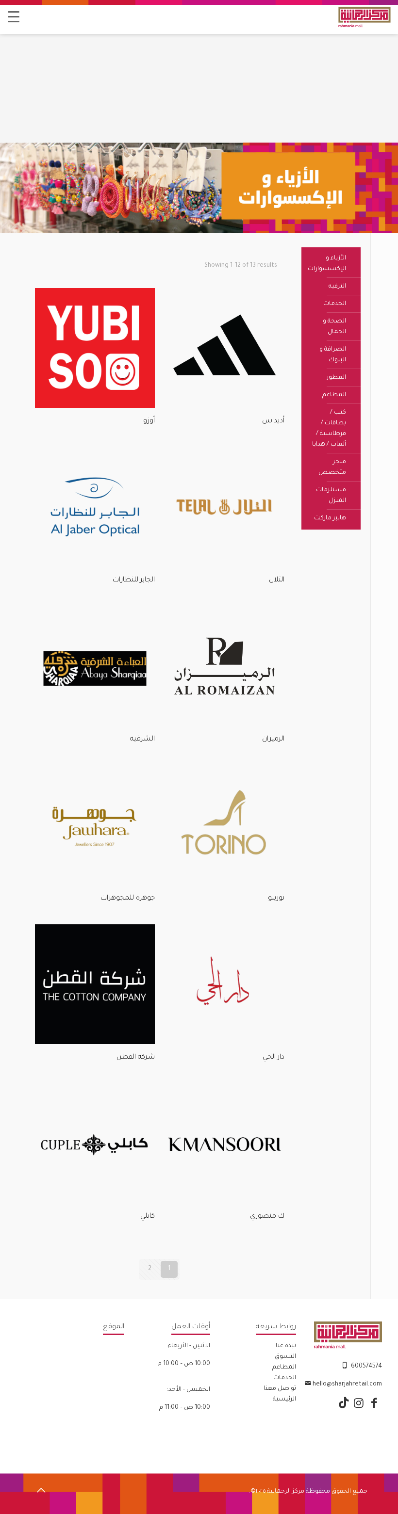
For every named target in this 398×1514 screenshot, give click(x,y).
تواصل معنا (280, 1388)
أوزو (149, 421)
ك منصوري (267, 1217)
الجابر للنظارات (134, 580)
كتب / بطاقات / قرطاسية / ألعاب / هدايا (329, 428)
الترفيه (337, 286)
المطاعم (334, 395)
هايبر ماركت (330, 518)
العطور (336, 377)
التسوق (285, 1356)
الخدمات (334, 304)
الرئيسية (284, 1399)
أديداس (273, 421)
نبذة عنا (286, 1346)
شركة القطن (135, 1058)
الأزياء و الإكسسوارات (327, 264)
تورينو (276, 898)
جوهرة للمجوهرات (127, 898)
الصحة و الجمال (334, 327)
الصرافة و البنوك (332, 355)
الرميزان (273, 739)
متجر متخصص (332, 467)
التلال (276, 580)
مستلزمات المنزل (331, 495)
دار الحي (273, 1058)
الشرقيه (142, 739)
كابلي (147, 1217)
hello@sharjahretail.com (347, 1384)
